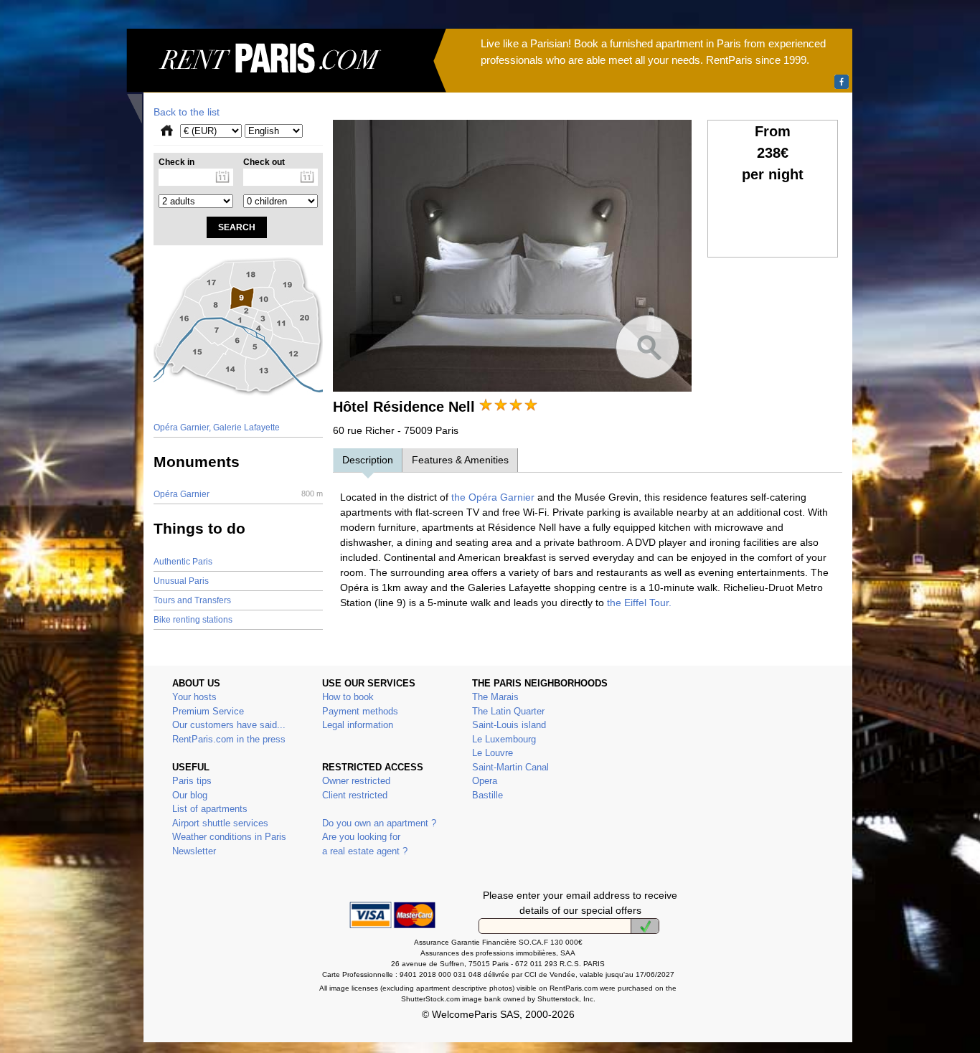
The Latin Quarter (508, 711)
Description (367, 460)
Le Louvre (492, 752)
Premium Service (208, 711)
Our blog (189, 795)
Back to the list (187, 112)
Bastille (487, 795)
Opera (484, 780)
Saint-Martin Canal (510, 767)
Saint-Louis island (509, 724)
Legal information (357, 724)
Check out (264, 162)
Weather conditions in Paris (229, 836)
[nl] (645, 926)
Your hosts (194, 696)
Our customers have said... (229, 724)
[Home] (286, 76)
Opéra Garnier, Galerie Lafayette (217, 427)
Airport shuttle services (220, 823)
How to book (348, 696)
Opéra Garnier (238, 494)
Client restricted (354, 795)
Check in (176, 162)
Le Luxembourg (504, 739)
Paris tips (192, 780)
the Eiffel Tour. (639, 602)
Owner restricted (356, 780)
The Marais (495, 696)
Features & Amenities (460, 460)
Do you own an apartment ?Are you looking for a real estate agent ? (379, 837)
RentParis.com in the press (229, 739)
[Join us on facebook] (841, 82)
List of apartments (210, 808)
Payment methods (360, 711)
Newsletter (194, 851)
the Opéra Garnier (491, 497)
